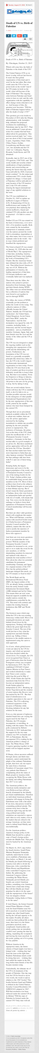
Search (29, 5)
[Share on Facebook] (9, 35)
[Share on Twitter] (14, 35)
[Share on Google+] (20, 35)
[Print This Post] (24, 39)
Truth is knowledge (15, 1036)
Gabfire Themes (22, 1049)
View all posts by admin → (16, 1010)
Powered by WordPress (11, 1049)
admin (9, 30)
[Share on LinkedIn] (25, 35)
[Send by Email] (30, 39)
